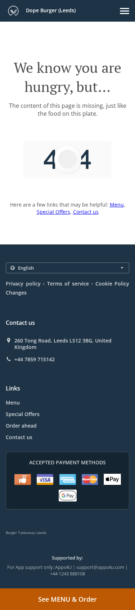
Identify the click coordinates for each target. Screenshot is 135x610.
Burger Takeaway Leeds (26, 532)
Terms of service (68, 283)
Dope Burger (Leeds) (50, 10)
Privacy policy (23, 283)
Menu (117, 204)
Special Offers (53, 211)
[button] (124, 11)
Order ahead (21, 425)
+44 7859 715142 (34, 359)
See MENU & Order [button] (67, 599)
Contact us (86, 211)
